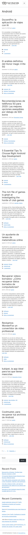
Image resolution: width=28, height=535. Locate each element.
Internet (6, 182)
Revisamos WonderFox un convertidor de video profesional (13, 326)
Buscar (4, 458)
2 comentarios (7, 404)
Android (6, 49)
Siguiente (12, 451)
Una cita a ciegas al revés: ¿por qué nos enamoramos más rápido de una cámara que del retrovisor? (13, 485)
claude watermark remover (9, 502)
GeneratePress (21, 533)
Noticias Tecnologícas (9, 91)
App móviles (12, 400)
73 (8, 451)
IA (4, 51)
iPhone (10, 264)
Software (6, 223)
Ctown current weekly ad (8, 524)
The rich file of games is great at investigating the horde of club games (13, 196)
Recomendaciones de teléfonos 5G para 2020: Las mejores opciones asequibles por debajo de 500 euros (13, 108)
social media (7, 225)
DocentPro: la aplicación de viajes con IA (12, 22)
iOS (9, 89)
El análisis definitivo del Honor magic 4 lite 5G (13, 64)
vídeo (5, 359)
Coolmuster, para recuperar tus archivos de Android (14, 414)
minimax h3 (5, 514)
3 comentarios (7, 184)
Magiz (3, 509)
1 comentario (7, 53)
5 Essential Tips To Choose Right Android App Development (13, 153)
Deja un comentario (9, 93)
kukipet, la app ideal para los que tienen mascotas (12, 371)
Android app (7, 266)
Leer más (14, 45)
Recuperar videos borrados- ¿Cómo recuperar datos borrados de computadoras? (11, 281)
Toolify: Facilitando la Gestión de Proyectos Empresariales (12, 504)
